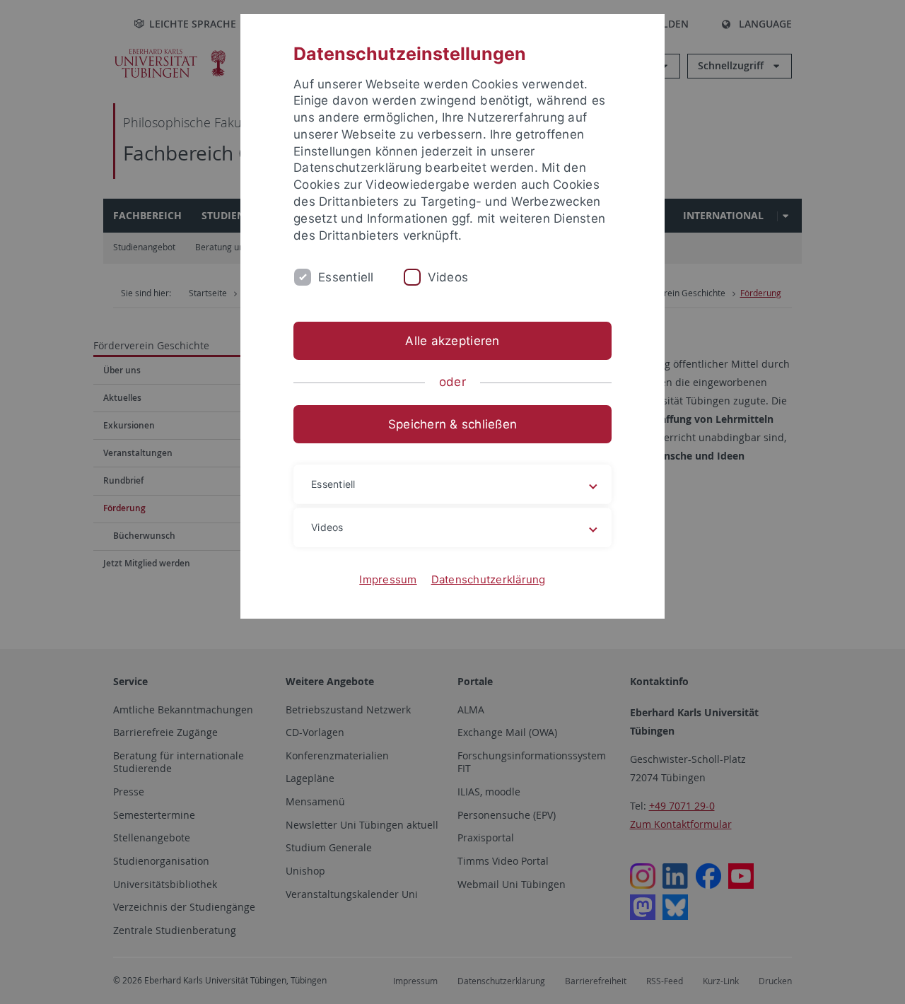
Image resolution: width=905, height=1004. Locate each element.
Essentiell (346, 277)
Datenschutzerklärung (488, 579)
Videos (448, 277)
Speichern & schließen (452, 424)
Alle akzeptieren (452, 341)
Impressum (387, 579)
